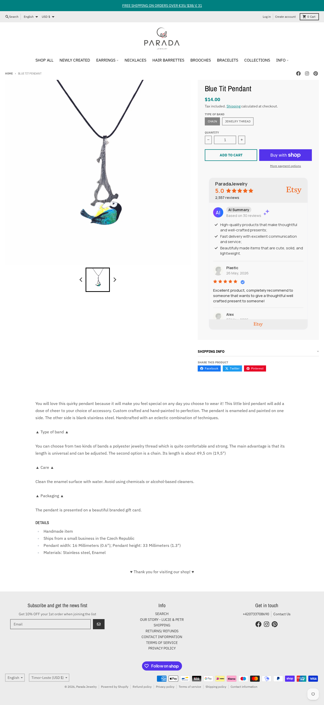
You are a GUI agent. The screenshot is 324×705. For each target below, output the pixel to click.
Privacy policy (165, 687)
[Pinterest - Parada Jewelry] (315, 73)
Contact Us (282, 614)
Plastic (232, 268)
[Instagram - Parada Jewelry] (307, 73)
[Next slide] (114, 280)
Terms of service (190, 687)
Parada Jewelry (86, 687)
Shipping (233, 106)
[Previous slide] (81, 280)
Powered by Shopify (114, 687)
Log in (267, 16)
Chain (212, 121)
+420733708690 (256, 614)
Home (9, 73)
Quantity (212, 132)
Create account (285, 16)
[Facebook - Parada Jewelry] (298, 73)
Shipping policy (216, 687)
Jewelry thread (238, 121)
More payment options (285, 166)
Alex (230, 314)
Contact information (244, 687)
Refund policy (142, 687)
